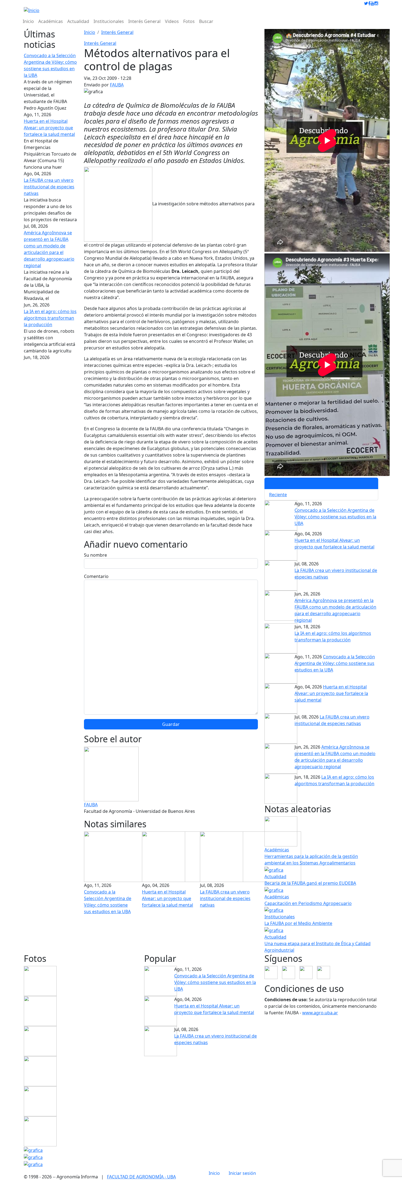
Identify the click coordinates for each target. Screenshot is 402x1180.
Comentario (96, 576)
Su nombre (95, 555)
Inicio (28, 21)
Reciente (278, 495)
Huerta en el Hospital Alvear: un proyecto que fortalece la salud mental (49, 127)
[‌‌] (366, 3)
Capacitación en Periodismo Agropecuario (308, 903)
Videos (172, 21)
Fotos (189, 21)
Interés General (144, 21)
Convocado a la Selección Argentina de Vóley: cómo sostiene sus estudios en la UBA (335, 516)
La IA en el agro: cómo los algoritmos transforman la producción (50, 318)
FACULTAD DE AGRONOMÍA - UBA (141, 1177)
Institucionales (109, 21)
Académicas (50, 21)
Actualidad (78, 21)
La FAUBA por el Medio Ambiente (298, 923)
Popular (277, 483)
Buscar (206, 21)
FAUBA (117, 85)
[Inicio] (31, 10)
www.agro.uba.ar (320, 1013)
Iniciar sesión (242, 1173)
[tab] (321, 483)
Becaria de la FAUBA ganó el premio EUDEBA (310, 883)
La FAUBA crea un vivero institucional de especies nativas (49, 186)
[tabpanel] (321, 576)
